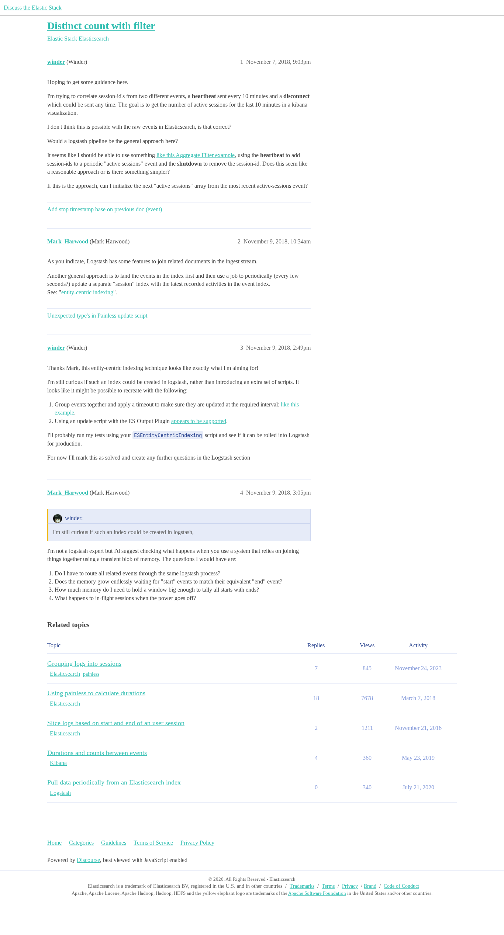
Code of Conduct (401, 886)
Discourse (88, 860)
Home (54, 842)
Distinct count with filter (101, 25)
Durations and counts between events (97, 752)
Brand (370, 886)
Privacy (350, 886)
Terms (328, 886)
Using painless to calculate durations (96, 693)
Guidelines (113, 842)
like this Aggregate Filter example (195, 155)
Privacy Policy (197, 842)
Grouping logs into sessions (84, 663)
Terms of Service (153, 842)
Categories (81, 842)
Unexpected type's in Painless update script (97, 315)
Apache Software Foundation (317, 893)
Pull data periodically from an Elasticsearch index (114, 782)
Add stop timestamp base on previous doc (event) (104, 209)
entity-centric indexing (87, 292)
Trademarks (302, 886)
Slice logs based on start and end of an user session (115, 723)
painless (91, 674)
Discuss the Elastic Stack (33, 7)
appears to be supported (198, 421)
